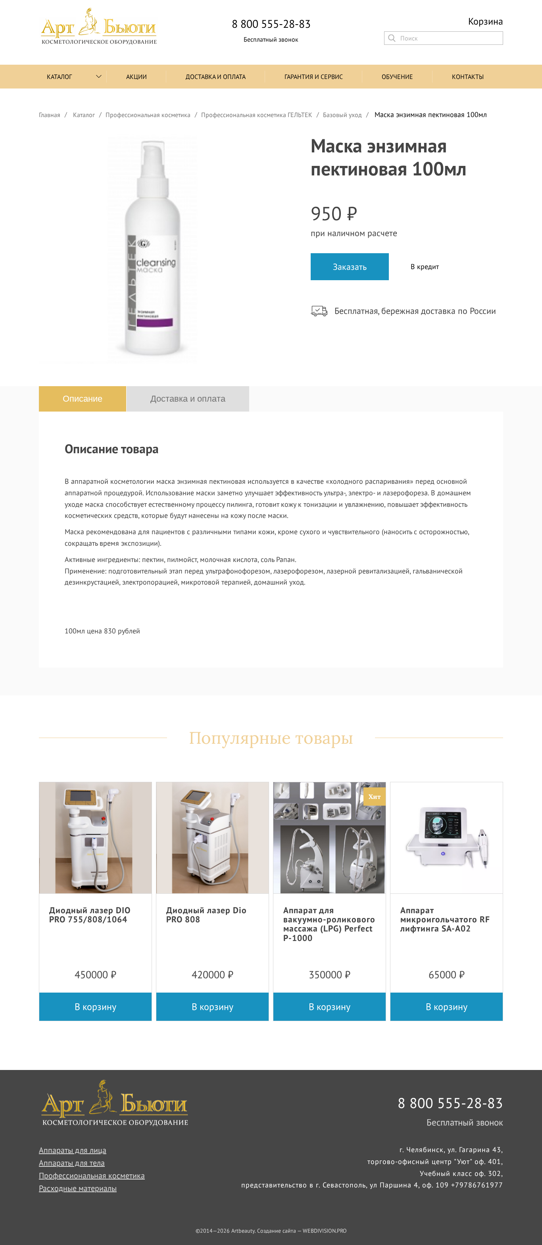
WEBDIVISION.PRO (325, 1230)
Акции (136, 77)
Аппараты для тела (72, 1163)
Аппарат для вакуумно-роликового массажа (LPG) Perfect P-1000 (329, 923)
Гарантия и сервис (313, 77)
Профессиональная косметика (92, 1175)
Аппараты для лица (72, 1150)
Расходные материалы (78, 1188)
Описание (82, 399)
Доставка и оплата (216, 77)
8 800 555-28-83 (271, 23)
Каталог (59, 77)
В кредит (425, 266)
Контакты (468, 77)
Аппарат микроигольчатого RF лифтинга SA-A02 (445, 919)
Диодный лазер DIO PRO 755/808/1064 (90, 914)
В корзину (95, 1007)
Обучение (397, 77)
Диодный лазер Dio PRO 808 (206, 914)
